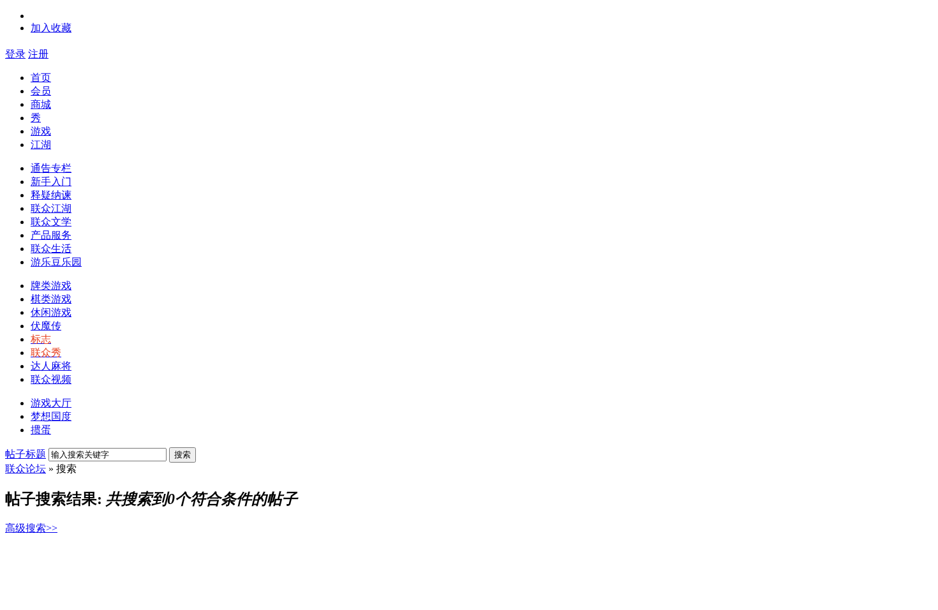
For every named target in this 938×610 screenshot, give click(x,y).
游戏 (41, 131)
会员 (41, 91)
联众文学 (51, 221)
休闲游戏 (51, 312)
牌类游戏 (51, 285)
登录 (15, 53)
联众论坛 (25, 468)
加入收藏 (51, 27)
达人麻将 (51, 366)
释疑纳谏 (51, 195)
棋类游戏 (51, 299)
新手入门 (51, 181)
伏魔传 (46, 325)
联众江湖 (51, 208)
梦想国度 (51, 416)
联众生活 (51, 248)
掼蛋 (41, 429)
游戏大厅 (51, 403)
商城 (41, 104)
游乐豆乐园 (56, 262)
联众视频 (51, 379)
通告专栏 (51, 168)
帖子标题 (25, 454)
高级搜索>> (31, 528)
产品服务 (51, 235)
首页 (41, 77)
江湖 (41, 144)
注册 (38, 53)
